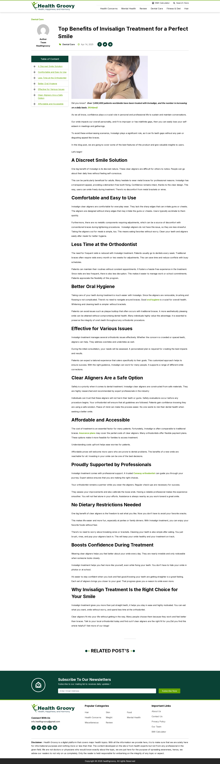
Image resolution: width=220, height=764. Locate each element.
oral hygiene (153, 299)
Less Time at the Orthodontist (52, 78)
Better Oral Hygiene (47, 83)
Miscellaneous (92, 722)
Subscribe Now (169, 691)
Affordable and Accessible (50, 104)
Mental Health (128, 8)
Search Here (182, 3)
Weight (109, 717)
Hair (186, 8)
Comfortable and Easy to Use (52, 72)
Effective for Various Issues (51, 89)
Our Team (156, 726)
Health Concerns (109, 8)
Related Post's (110, 651)
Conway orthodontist (144, 473)
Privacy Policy (158, 721)
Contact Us (157, 716)
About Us (156, 711)
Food (129, 712)
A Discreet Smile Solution (50, 66)
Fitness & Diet (174, 8)
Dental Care (157, 8)
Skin (108, 712)
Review (143, 8)
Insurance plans (87, 433)
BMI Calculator (162, 3)
